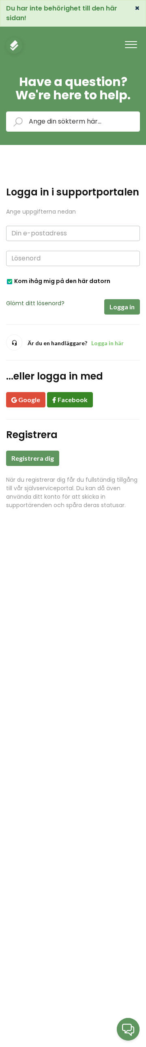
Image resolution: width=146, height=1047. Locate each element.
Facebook (73, 399)
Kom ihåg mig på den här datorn (62, 281)
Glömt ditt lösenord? (35, 303)
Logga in (122, 307)
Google (29, 399)
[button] (131, 42)
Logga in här (107, 343)
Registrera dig (32, 458)
